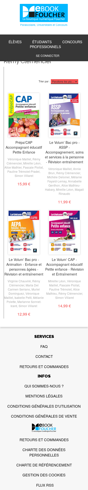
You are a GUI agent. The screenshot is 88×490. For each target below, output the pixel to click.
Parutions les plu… (63, 81)
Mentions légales (44, 395)
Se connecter (47, 55)
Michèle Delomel (58, 177)
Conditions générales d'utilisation (44, 406)
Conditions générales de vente (44, 416)
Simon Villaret (24, 175)
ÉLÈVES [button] (15, 41)
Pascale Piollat (33, 167)
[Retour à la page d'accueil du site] (44, 15)
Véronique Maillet (19, 159)
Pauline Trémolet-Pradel (23, 171)
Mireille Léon (32, 163)
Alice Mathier (13, 167)
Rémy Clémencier (68, 173)
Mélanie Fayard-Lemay (64, 179)
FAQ (44, 346)
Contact (44, 356)
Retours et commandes (44, 366)
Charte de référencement (44, 464)
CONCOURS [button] (72, 41)
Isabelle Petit (23, 297)
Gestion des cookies (44, 474)
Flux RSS (45, 485)
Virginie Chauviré (19, 281)
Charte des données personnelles (44, 452)
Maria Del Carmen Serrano (23, 287)
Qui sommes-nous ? (44, 385)
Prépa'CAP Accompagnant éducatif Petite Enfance (24, 147)
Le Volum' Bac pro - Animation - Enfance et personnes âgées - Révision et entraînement (23, 266)
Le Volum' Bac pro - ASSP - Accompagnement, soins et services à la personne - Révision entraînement (64, 152)
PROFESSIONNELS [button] (45, 46)
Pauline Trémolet (60, 289)
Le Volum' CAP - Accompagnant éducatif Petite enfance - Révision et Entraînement (64, 266)
